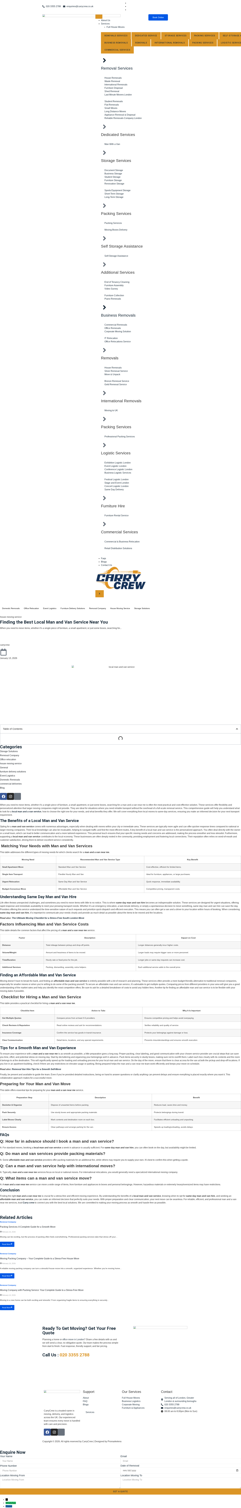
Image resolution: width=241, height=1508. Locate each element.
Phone (9, 1506)
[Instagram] (10, 796)
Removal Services (117, 68)
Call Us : (66, 1355)
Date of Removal (129, 1465)
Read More (6, 1244)
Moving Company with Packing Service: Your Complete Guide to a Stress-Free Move (42, 1290)
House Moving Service (120, 608)
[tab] (116, 35)
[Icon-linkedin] (17, 796)
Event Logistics (49, 608)
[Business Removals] (104, 307)
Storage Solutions (142, 608)
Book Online (158, 17)
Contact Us (106, 565)
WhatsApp (11, 1503)
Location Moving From (12, 1475)
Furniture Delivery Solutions (73, 608)
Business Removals (118, 315)
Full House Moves (116, 27)
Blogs (104, 562)
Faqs (103, 558)
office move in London (73, 1339)
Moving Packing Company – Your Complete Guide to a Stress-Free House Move (39, 1258)
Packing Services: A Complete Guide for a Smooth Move (28, 1227)
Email (123, 1456)
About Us (105, 20)
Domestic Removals (11, 608)
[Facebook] (3, 796)
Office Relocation (31, 608)
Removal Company (97, 608)
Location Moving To (131, 1475)
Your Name (6, 1456)
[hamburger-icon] (98, 17)
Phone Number (8, 1465)
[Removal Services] (104, 60)
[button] (237, 729)
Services (105, 23)
